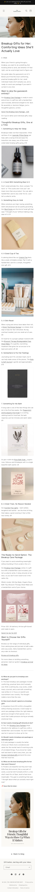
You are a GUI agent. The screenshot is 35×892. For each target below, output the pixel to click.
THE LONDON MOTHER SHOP (15, 882)
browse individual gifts (9, 755)
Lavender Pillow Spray (20, 135)
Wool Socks (8, 209)
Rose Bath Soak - (20, 460)
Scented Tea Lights (11, 508)
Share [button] (5, 58)
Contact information (12, 888)
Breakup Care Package (12, 97)
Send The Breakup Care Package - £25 (15, 112)
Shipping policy (23, 885)
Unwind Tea (23, 257)
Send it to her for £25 (9, 633)
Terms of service (24, 888)
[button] (4, 11)
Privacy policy (29, 882)
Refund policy (13, 885)
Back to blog (19, 854)
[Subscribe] (29, 867)
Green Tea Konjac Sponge (12, 327)
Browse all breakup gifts (10, 655)
